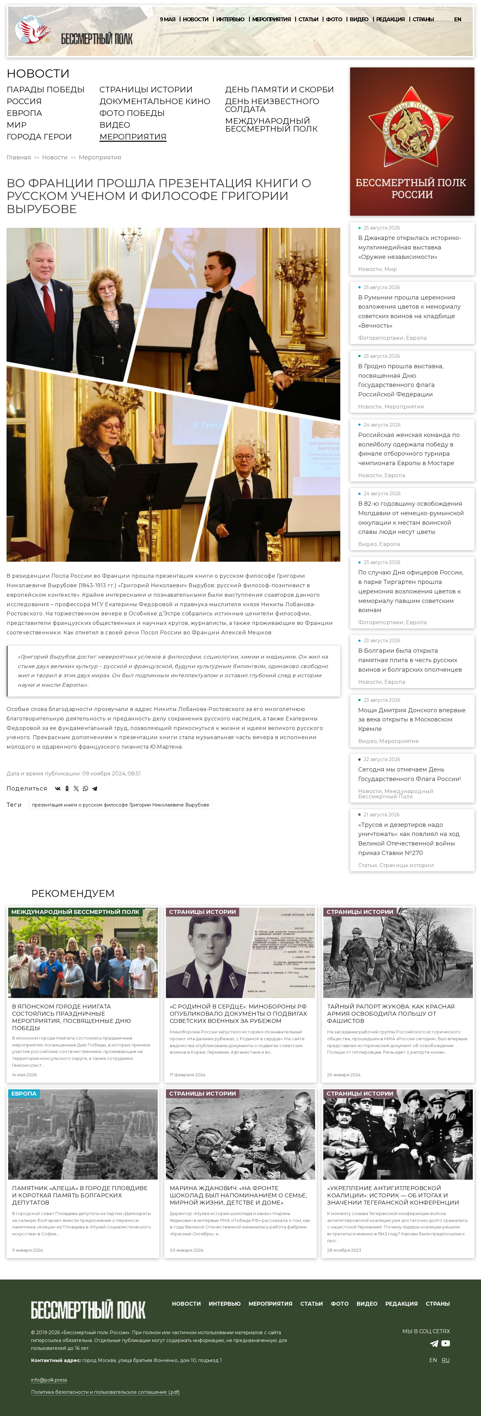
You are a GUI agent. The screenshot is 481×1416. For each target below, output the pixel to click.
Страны (423, 19)
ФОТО (340, 1304)
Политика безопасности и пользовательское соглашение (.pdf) (105, 1392)
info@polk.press (49, 1380)
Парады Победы (46, 90)
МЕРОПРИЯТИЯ (271, 1304)
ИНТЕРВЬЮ (225, 1304)
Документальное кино (154, 102)
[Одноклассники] (67, 788)
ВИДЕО (367, 1304)
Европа (24, 113)
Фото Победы (132, 113)
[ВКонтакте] (58, 788)
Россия (24, 102)
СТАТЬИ (311, 1304)
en (457, 19)
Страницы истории (146, 90)
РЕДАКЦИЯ (401, 1304)
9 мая (167, 19)
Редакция (390, 19)
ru (446, 1360)
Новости (195, 19)
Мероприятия (271, 19)
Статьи (308, 19)
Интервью (230, 19)
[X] (76, 788)
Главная (19, 157)
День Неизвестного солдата (272, 106)
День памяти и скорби (279, 90)
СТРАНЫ (438, 1304)
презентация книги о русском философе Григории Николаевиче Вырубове (120, 805)
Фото (334, 19)
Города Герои (39, 137)
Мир (17, 125)
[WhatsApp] (85, 788)
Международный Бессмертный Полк (271, 125)
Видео (359, 19)
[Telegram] (94, 788)
